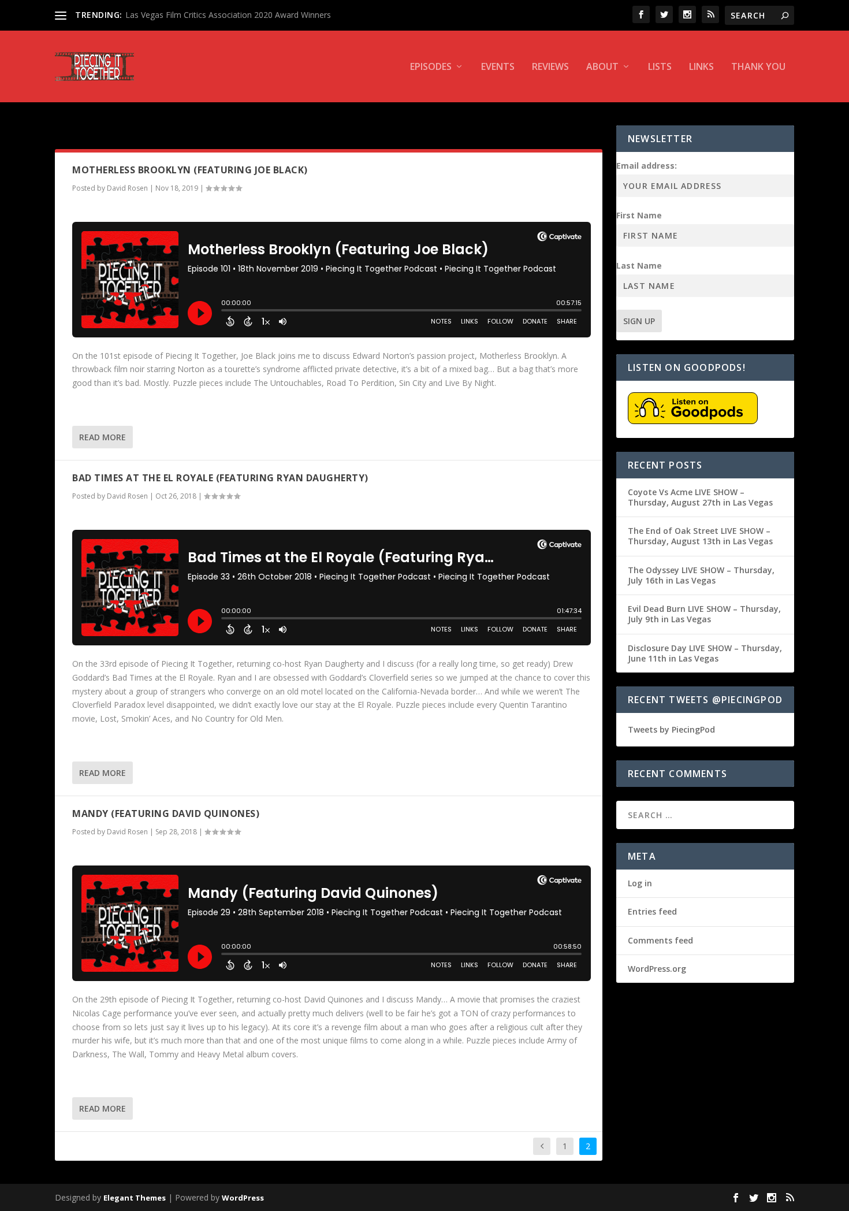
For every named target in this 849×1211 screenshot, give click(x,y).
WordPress (243, 1198)
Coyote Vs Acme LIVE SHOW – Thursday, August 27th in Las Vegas (700, 497)
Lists (660, 67)
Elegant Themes (134, 1198)
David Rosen (127, 188)
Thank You (758, 67)
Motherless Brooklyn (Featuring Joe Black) (190, 170)
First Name (639, 215)
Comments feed (660, 940)
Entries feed (652, 911)
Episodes (431, 67)
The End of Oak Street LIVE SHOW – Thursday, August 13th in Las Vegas (700, 536)
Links (701, 67)
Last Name (639, 265)
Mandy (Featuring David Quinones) (165, 813)
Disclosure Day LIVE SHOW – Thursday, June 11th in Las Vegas (705, 653)
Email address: (646, 165)
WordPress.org (657, 968)
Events (498, 67)
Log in (640, 883)
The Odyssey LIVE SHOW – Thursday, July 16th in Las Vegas (701, 575)
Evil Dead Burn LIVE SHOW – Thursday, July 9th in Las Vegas (704, 614)
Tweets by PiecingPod (671, 729)
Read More (102, 437)
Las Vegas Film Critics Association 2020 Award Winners (228, 14)
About (602, 67)
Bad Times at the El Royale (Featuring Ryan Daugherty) (220, 477)
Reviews (550, 67)
